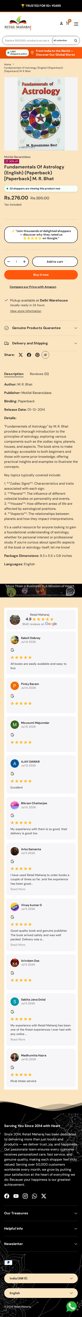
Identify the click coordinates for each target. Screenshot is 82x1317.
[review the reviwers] (12, 651)
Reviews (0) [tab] (39, 374)
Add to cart (55, 262)
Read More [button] (18, 889)
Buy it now (41, 275)
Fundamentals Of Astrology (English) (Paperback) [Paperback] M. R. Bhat (33, 69)
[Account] (61, 23)
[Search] (76, 40)
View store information (25, 311)
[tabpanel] (41, 474)
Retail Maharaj (22, 1306)
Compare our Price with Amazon (33, 287)
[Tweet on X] (20, 355)
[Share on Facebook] (29, 355)
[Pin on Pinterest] (37, 355)
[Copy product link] (45, 355)
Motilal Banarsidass (17, 157)
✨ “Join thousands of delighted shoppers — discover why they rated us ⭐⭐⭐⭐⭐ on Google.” (41, 234)
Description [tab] (14, 374)
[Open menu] (76, 23)
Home (7, 64)
